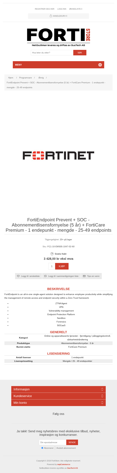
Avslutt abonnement (66, 448)
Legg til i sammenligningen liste (63, 276)
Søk (80, 52)
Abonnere (48, 448)
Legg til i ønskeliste (30, 276)
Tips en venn (93, 276)
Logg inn (61, 9)
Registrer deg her (44, 9)
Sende (72, 442)
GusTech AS (72, 468)
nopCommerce (63, 464)
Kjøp (62, 266)
